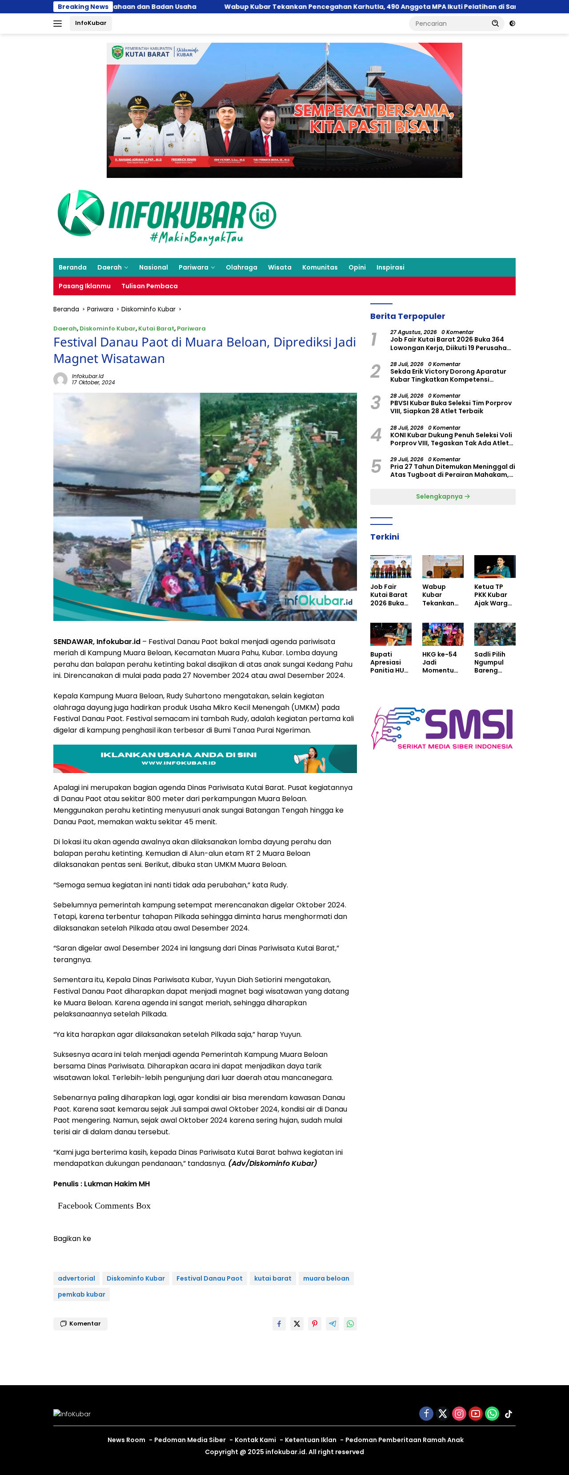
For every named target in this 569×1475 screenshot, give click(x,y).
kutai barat (273, 1278)
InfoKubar (91, 23)
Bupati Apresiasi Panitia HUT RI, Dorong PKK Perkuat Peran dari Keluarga (389, 662)
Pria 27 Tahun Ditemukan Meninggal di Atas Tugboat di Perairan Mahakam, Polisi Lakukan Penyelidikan (452, 471)
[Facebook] (426, 1414)
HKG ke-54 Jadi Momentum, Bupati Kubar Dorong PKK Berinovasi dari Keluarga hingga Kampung (442, 662)
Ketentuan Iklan (311, 1439)
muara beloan (326, 1278)
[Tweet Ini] (297, 1323)
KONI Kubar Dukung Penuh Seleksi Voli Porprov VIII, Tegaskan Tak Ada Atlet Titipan (451, 439)
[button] (496, 23)
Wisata (280, 267)
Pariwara (193, 267)
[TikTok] (508, 1414)
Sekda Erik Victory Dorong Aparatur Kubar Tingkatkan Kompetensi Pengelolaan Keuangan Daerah (448, 375)
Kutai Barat (156, 328)
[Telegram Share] (332, 1323)
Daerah (109, 267)
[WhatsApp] (492, 1414)
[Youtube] (476, 1414)
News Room (126, 1439)
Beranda (73, 267)
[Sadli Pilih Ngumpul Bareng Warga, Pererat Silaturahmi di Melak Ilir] (495, 634)
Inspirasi (391, 267)
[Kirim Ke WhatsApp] (350, 1323)
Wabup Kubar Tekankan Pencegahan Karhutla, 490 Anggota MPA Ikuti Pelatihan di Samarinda (329, 7)
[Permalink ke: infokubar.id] (60, 379)
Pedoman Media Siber (190, 1439)
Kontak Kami (255, 1439)
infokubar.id (88, 376)
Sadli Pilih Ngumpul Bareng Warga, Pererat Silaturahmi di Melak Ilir (493, 662)
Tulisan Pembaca (149, 286)
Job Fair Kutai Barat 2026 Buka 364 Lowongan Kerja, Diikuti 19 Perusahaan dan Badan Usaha (452, 344)
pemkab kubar (81, 1294)
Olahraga (241, 267)
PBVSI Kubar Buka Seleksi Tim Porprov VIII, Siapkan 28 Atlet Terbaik (451, 407)
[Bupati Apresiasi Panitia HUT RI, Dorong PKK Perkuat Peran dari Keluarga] (391, 634)
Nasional (153, 267)
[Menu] (59, 23)
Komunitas (320, 267)
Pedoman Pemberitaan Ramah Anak (404, 1439)
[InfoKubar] (167, 217)
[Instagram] (459, 1414)
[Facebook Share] (279, 1323)
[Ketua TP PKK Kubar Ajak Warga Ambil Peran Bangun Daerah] (495, 566)
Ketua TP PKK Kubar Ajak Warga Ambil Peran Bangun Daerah (493, 595)
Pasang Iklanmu (85, 286)
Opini (357, 267)
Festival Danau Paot (209, 1278)
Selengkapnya (440, 496)
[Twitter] (443, 1414)
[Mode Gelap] (512, 23)
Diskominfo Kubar (108, 328)
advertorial (76, 1278)
